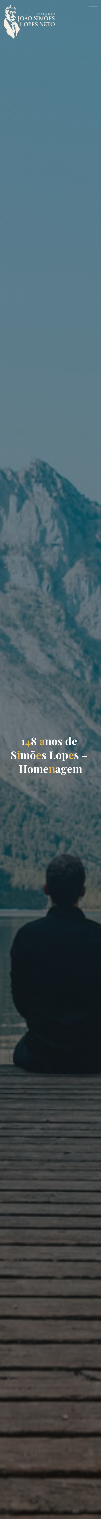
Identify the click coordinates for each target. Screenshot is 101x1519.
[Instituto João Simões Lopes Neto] (33, 19)
